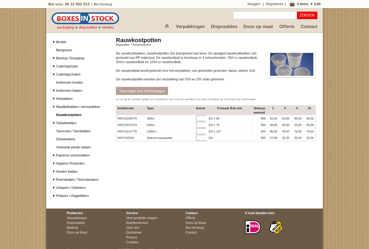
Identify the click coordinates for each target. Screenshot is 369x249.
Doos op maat (258, 26)
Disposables (224, 26)
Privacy (131, 237)
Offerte (286, 26)
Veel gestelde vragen (141, 218)
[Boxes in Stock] (85, 28)
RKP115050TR (127, 118)
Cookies (132, 242)
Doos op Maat (77, 232)
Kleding (72, 228)
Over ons (132, 228)
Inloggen (253, 4)
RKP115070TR (127, 125)
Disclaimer (134, 232)
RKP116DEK (126, 137)
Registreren (274, 4)
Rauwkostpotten (142, 44)
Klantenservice (137, 223)
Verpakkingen (190, 26)
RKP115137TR (127, 131)
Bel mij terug (103, 4)
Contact (309, 26)
